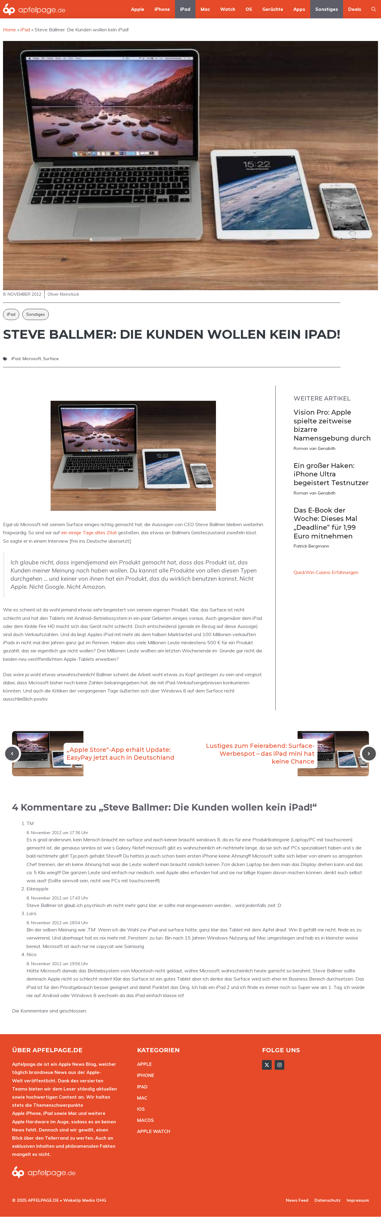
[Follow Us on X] (267, 1065)
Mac (205, 9)
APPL (143, 1064)
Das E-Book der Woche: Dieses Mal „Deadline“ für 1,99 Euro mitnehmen (325, 523)
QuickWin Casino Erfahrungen (326, 572)
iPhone (162, 9)
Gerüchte (272, 9)
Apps (299, 9)
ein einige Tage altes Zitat (89, 532)
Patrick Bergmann (311, 546)
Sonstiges (326, 9)
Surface (51, 358)
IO (139, 1109)
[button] (373, 9)
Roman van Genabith (315, 448)
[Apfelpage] (34, 9)
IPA (140, 1087)
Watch (227, 9)
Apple (137, 9)
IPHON (144, 1075)
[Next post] (369, 754)
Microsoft (32, 358)
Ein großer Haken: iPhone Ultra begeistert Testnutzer (331, 474)
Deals (354, 9)
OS (248, 9)
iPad (185, 9)
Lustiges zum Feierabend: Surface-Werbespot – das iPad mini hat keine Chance (260, 753)
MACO (144, 1120)
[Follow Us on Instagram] (279, 1065)
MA (140, 1098)
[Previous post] (12, 754)
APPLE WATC (152, 1131)
